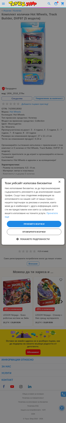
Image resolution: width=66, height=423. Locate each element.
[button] (33, 239)
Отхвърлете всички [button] (34, 231)
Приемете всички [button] (34, 224)
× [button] (59, 182)
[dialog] (33, 211)
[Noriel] (22, 4)
